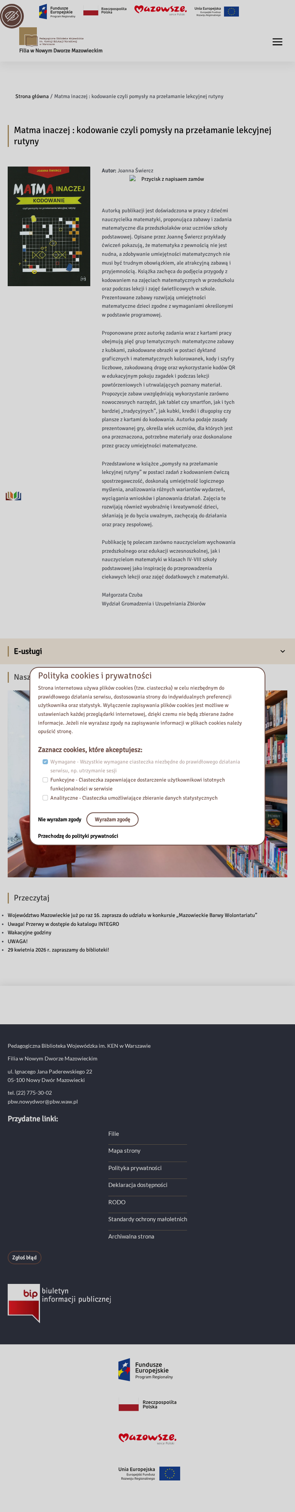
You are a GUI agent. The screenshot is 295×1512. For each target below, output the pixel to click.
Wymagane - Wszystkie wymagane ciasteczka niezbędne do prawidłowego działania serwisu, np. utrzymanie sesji (145, 766)
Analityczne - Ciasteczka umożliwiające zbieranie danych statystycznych (134, 798)
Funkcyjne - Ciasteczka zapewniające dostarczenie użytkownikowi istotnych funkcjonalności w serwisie (137, 784)
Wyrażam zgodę (112, 819)
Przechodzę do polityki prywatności (78, 836)
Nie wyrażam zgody (60, 819)
